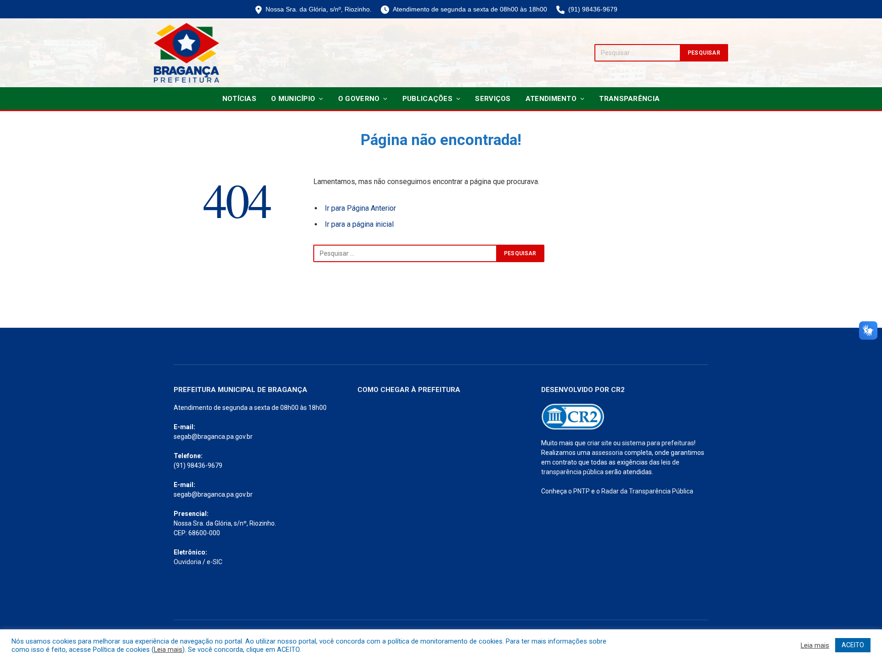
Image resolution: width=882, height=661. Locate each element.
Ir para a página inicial (359, 224)
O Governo (359, 99)
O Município (293, 99)
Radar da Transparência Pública (647, 491)
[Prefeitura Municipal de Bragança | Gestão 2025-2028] (186, 52)
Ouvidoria (187, 562)
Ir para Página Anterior (360, 208)
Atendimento (551, 99)
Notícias (239, 99)
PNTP (581, 491)
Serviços (492, 99)
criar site (599, 443)
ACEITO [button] (853, 645)
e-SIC (214, 562)
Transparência (629, 99)
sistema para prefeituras (658, 443)
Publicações (427, 99)
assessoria (607, 452)
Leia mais (168, 649)
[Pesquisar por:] (405, 253)
